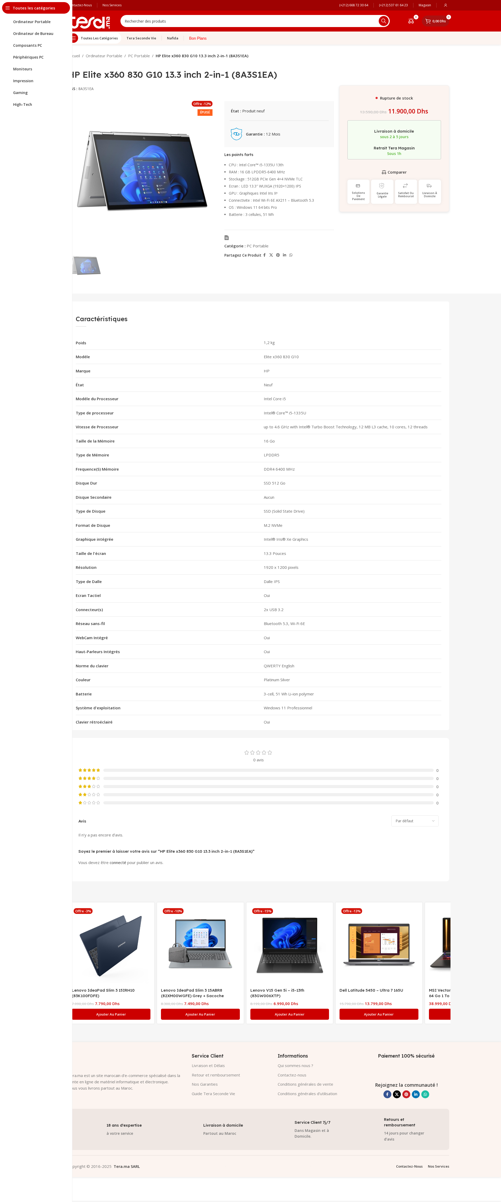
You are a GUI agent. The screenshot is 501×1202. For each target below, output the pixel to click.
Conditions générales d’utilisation (307, 1093)
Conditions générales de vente (305, 1084)
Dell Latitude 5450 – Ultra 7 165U (371, 990)
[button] (111, 1014)
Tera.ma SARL (127, 1166)
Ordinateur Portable (104, 55)
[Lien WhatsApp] (291, 255)
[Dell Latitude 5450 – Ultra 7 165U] (379, 945)
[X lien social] (271, 255)
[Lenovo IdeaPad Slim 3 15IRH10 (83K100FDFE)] (111, 945)
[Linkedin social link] (284, 255)
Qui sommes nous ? (295, 1065)
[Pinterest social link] (278, 255)
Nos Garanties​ (205, 1084)
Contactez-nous (292, 1075)
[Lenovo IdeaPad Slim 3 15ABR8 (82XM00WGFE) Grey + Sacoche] (200, 945)
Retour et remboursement (216, 1075)
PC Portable (139, 55)
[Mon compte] (445, 5)
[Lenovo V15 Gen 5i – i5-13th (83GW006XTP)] (289, 945)
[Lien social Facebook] (264, 255)
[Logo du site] (89, 20)
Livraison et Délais (208, 1065)
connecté (118, 862)
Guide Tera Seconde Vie (213, 1093)
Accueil (74, 55)
